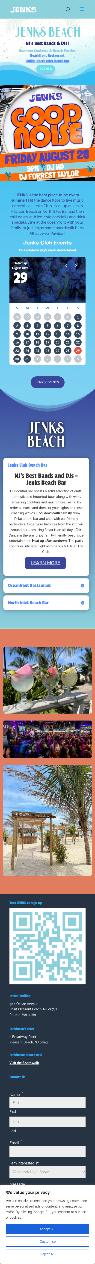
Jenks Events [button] (47, 382)
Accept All (47, 1229)
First (12, 1112)
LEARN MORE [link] (45, 563)
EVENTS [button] (45, 69)
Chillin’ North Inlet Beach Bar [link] (47, 61)
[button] (82, 12)
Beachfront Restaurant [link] (47, 55)
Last (12, 1131)
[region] (47, 1224)
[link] (23, 9)
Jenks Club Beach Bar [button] (27, 465)
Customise (48, 1241)
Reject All (47, 1254)
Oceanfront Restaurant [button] (29, 585)
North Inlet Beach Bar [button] (28, 602)
